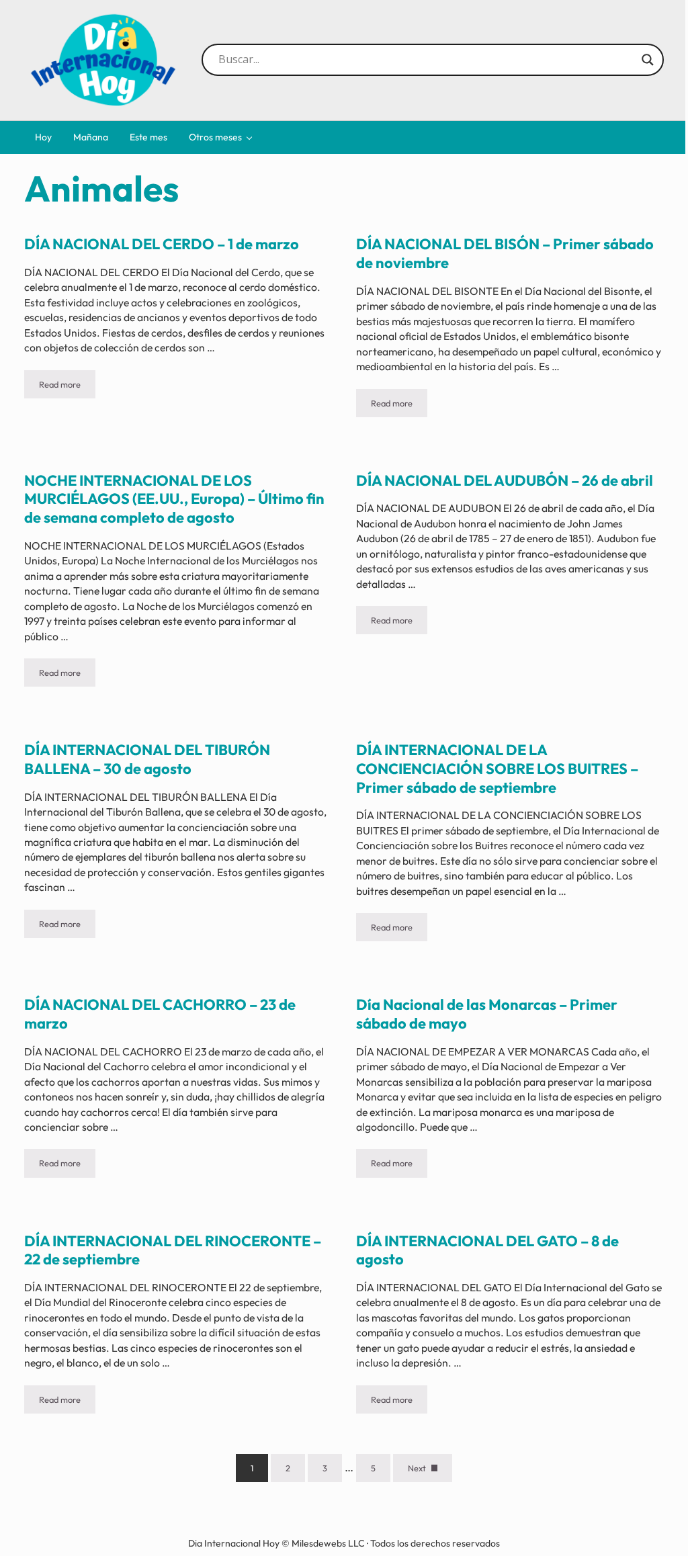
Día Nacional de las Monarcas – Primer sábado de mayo (486, 1014)
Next (417, 1468)
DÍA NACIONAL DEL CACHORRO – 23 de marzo (160, 1014)
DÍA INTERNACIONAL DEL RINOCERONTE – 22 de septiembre (172, 1250)
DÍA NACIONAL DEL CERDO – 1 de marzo (161, 244)
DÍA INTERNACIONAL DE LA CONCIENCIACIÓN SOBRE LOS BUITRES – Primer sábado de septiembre (497, 768)
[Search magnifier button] (647, 59)
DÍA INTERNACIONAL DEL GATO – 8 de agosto (487, 1250)
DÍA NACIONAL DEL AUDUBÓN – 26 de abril (504, 481)
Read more (67, 386)
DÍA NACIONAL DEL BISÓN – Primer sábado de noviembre (505, 253)
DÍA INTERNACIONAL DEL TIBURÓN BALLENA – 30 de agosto (147, 759)
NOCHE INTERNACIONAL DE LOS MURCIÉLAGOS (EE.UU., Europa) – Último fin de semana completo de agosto (174, 499)
